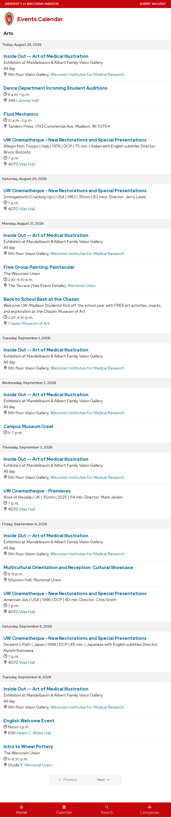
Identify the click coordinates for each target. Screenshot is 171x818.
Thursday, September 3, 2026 (27, 447)
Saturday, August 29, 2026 (24, 179)
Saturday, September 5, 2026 (27, 626)
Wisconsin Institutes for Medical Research (87, 74)
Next (101, 779)
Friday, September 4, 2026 (24, 524)
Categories (149, 812)
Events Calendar (40, 19)
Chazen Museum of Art (29, 323)
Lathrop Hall (27, 100)
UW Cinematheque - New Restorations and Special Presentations (75, 140)
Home (21, 812)
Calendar (64, 812)
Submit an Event (153, 4)
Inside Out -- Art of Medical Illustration (46, 56)
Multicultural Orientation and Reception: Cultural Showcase (68, 567)
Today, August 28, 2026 (21, 45)
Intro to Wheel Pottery (28, 746)
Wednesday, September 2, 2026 (29, 383)
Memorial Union (82, 285)
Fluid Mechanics (21, 114)
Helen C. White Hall (33, 732)
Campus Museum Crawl (28, 426)
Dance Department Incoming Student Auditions (56, 88)
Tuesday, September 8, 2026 (26, 677)
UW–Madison (32, 4)
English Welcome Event (29, 721)
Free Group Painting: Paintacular (39, 267)
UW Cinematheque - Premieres (37, 491)
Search (107, 812)
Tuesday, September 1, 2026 (26, 338)
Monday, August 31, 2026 (23, 224)
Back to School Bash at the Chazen (41, 299)
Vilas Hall (27, 164)
